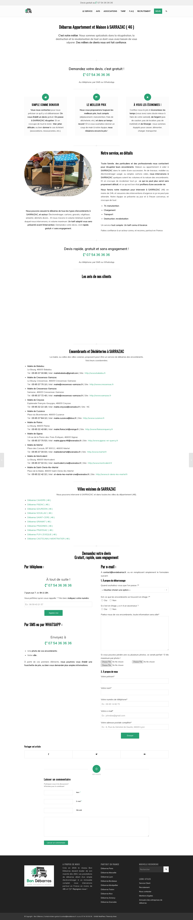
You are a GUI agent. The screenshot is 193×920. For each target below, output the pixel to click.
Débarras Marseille (108, 873)
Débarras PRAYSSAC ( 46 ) (40, 530)
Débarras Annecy (108, 898)
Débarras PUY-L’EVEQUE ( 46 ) (42, 534)
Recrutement (144, 887)
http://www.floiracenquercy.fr (99, 429)
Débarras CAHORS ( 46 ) (39, 500)
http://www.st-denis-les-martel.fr (111, 474)
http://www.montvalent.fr (100, 463)
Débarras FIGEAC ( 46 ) (38, 504)
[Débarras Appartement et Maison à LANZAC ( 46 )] (2, 460)
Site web (79, 810)
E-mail (79, 801)
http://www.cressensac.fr (102, 384)
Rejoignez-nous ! (80, 889)
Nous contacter (145, 891)
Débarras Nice (107, 894)
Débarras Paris (107, 868)
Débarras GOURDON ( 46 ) (40, 508)
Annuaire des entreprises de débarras (150, 901)
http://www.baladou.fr (95, 373)
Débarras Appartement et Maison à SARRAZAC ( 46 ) (96, 27)
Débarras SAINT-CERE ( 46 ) (41, 517)
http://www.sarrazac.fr (100, 395)
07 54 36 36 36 (105, 2)
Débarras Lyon (107, 877)
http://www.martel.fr (97, 451)
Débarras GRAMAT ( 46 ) (39, 521)
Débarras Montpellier (109, 885)
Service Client (144, 883)
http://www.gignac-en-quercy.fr (103, 440)
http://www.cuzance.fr (93, 418)
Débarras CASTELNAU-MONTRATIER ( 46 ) (48, 538)
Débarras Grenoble (109, 902)
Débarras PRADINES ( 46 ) (40, 526)
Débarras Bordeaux (109, 881)
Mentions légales (146, 896)
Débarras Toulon (107, 889)
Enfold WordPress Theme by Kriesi (105, 916)
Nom (78, 792)
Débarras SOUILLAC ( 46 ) (39, 513)
